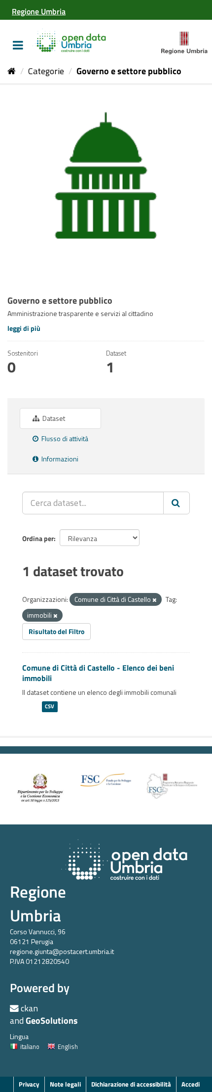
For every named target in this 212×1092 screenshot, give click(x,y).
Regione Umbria (38, 903)
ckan (29, 1008)
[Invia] (176, 503)
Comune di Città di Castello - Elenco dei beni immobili (98, 673)
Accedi (190, 1084)
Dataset (53, 418)
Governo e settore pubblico (128, 71)
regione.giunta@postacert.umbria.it (62, 951)
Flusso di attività (64, 438)
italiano (29, 1046)
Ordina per (38, 538)
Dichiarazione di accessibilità (131, 1084)
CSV (49, 707)
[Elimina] (154, 600)
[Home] (11, 71)
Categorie (46, 71)
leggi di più (23, 328)
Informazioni (59, 459)
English (68, 1046)
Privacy (29, 1084)
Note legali (65, 1084)
